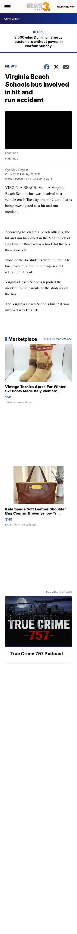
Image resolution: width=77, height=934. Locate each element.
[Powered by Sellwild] (65, 592)
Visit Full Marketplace (58, 339)
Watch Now (64, 6)
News (11, 66)
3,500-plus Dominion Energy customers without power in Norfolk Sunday (38, 41)
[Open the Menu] (7, 6)
